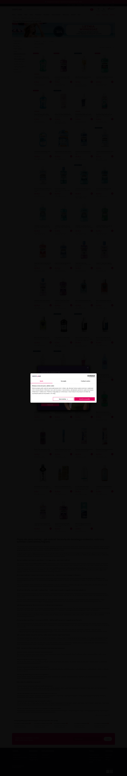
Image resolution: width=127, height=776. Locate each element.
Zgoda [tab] (41, 381)
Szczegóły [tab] (63, 381)
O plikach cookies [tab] (85, 381)
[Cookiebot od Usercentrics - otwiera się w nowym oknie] (88, 376)
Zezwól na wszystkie (84, 399)
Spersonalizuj (62, 399)
